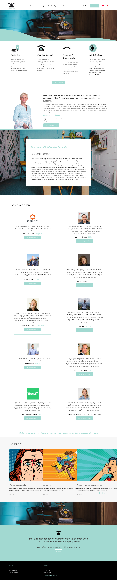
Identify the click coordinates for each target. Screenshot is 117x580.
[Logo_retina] (11, 3)
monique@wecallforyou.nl (50, 575)
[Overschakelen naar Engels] (107, 6)
